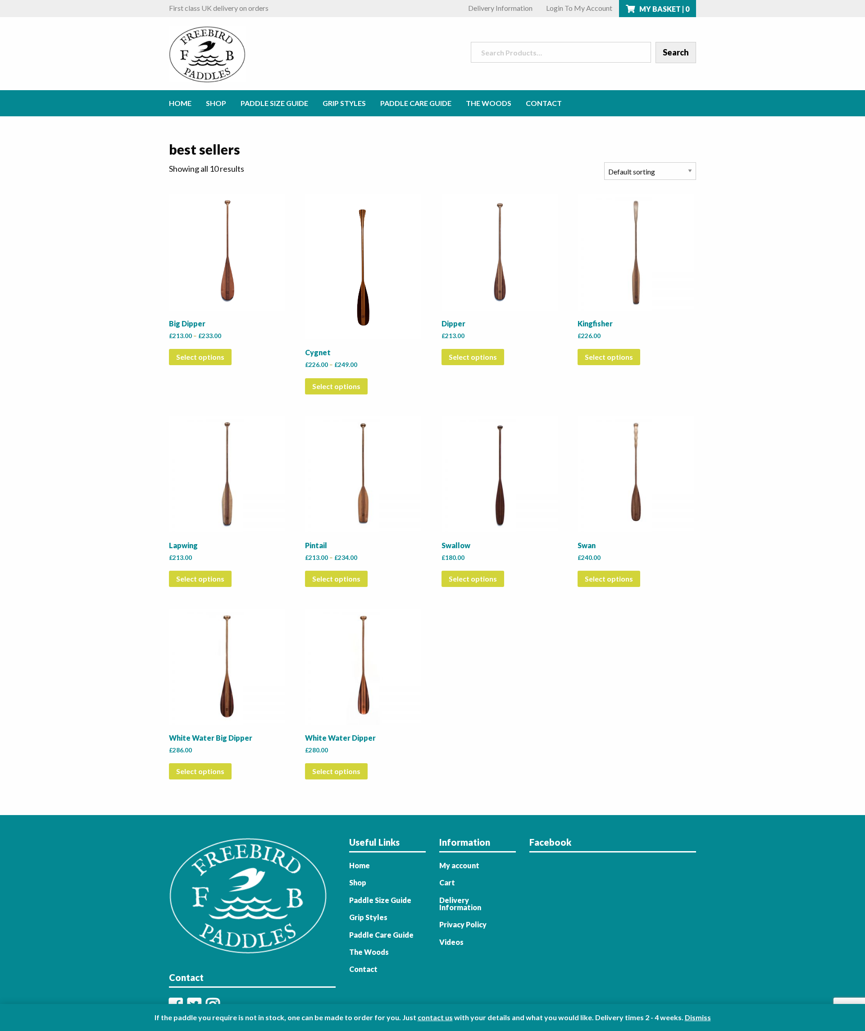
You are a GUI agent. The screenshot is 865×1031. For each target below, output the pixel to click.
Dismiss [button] (698, 1017)
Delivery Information (500, 8)
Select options (200, 357)
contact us (435, 1017)
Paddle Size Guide (274, 103)
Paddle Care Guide (415, 103)
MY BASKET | (663, 9)
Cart (447, 882)
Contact (544, 103)
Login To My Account (579, 8)
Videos (451, 942)
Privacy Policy (463, 924)
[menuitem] (184, 103)
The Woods (488, 103)
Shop (216, 103)
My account (459, 865)
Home (180, 103)
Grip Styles (344, 103)
